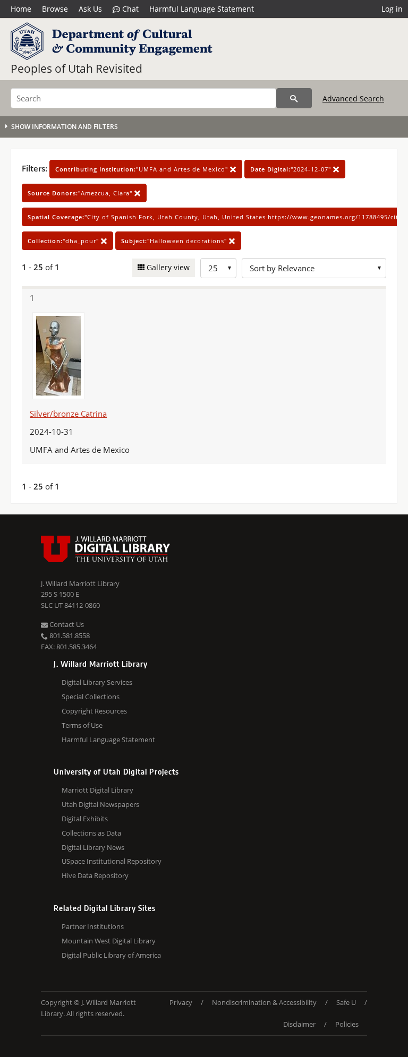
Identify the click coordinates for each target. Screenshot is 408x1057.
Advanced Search (353, 98)
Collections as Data (91, 833)
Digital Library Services (97, 682)
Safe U (346, 1002)
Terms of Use (82, 725)
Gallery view (167, 267)
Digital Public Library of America (111, 955)
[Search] (294, 98)
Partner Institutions (93, 926)
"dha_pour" (64, 241)
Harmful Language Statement (201, 9)
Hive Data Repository (95, 875)
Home (21, 9)
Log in (392, 9)
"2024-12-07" (291, 169)
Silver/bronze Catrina (68, 413)
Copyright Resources (94, 711)
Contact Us (66, 624)
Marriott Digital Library (97, 790)
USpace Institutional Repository (112, 861)
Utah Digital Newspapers (100, 804)
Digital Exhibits (85, 818)
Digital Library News (93, 847)
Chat (129, 9)
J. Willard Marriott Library (80, 583)
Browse (55, 9)
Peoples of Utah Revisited (76, 68)
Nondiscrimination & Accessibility (264, 1002)
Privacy (180, 1002)
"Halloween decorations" (175, 241)
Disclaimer (299, 1024)
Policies (347, 1024)
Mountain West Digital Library (109, 941)
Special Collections (91, 696)
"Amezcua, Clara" (81, 193)
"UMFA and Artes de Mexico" (142, 169)
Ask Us (90, 9)
